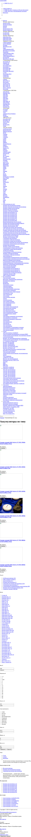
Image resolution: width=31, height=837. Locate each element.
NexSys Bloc (6, 122)
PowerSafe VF (6, 61)
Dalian (4, 139)
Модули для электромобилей (10, 358)
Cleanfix (5, 135)
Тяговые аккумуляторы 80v (10, 220)
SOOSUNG (6, 182)
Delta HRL (5, 98)
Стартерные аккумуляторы (10, 238)
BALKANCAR (7, 130)
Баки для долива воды (8, 413)
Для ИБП (5, 315)
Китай (3, 715)
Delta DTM (6, 105)
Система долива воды (8, 409)
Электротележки (7, 286)
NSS (4, 170)
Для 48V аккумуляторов (9, 374)
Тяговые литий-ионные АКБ (10, 226)
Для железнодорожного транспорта (12, 319)
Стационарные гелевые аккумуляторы (13, 248)
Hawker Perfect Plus (8, 28)
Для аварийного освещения (10, 317)
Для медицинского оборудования (11, 291)
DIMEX (5, 142)
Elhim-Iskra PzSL (7, 39)
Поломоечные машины (9, 280)
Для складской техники (9, 278)
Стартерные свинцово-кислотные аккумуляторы (15, 231)
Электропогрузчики (8, 285)
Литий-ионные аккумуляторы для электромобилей (16, 339)
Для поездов (6, 323)
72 (2, 694)
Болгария (4, 722)
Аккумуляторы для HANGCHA (11, 798)
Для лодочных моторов (9, 297)
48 (2, 693)
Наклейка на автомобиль (9, 350)
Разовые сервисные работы (10, 398)
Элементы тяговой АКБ (9, 274)
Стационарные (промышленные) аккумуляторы (15, 257)
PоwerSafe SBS (7, 68)
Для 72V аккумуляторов (9, 375)
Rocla (4, 180)
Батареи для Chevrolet (8, 342)
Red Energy (6, 82)
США (3, 712)
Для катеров (6, 295)
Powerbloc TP (6, 120)
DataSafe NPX (6, 93)
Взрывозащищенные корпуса (10, 402)
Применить (3, 749)
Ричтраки (5, 282)
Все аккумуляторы (7, 768)
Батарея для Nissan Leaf (9, 348)
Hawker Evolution (7, 24)
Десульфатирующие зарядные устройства (13, 383)
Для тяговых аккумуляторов (10, 379)
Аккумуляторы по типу (9, 204)
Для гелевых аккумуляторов (10, 382)
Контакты (5, 12)
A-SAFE (5, 111)
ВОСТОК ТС (6, 80)
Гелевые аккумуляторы (9, 245)
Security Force (6, 83)
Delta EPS (5, 96)
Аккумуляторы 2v (7, 256)
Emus (4, 48)
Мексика (4, 721)
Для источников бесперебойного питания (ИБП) (15, 334)
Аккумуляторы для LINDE (10, 802)
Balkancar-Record (7, 131)
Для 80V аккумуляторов (9, 376)
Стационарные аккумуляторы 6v (11, 269)
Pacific (4, 174)
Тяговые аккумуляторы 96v (10, 792)
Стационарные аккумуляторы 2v (11, 268)
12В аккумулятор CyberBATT (10, 332)
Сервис (5, 395)
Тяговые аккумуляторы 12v (10, 212)
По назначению (7, 276)
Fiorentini (5, 150)
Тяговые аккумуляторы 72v (10, 219)
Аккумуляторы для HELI (9, 799)
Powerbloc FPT (7, 119)
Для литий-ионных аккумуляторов (12, 378)
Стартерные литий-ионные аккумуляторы (14, 243)
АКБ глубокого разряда (9, 275)
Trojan (4, 126)
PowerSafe (5, 89)
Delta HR (5, 94)
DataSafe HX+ (6, 104)
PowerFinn (5, 52)
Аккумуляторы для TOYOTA (10, 806)
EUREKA (5, 146)
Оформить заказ (4, 834)
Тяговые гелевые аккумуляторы (11, 208)
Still (4, 198)
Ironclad (5, 26)
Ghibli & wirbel (7, 152)
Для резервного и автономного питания (13, 327)
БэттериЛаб (6, 57)
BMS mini (5, 365)
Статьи (5, 756)
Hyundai (5, 45)
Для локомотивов (7, 322)
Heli (4, 201)
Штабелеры (6, 283)
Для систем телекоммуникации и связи (13, 328)
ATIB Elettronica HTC (8, 49)
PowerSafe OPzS (7, 65)
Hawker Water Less (7, 30)
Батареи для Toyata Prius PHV (10, 346)
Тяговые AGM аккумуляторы (10, 211)
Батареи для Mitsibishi (8, 343)
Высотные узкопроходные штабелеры (12, 279)
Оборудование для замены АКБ (11, 406)
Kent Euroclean (6, 159)
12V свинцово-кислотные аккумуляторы (13, 228)
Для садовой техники (8, 301)
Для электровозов (7, 326)
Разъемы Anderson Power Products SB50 (13, 405)
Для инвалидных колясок (9, 308)
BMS (4, 363)
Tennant (5, 186)
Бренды (5, 20)
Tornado (5, 189)
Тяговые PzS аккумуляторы (10, 209)
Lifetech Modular (7, 42)
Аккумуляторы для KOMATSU (11, 800)
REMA (5, 115)
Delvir (4, 141)
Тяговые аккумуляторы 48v (10, 217)
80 (2, 696)
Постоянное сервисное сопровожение (12, 400)
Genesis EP (6, 75)
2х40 (3, 679)
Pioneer (5, 175)
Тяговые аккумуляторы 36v (10, 215)
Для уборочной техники (9, 311)
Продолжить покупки (5, 836)
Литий (4, 331)
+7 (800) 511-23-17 (15, 10)
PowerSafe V (6, 67)
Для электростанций (8, 330)
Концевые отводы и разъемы (10, 404)
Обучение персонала (8, 397)
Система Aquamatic (8, 412)
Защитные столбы (7, 394)
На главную (3, 819)
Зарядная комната (7, 386)
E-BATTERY (3, 0)
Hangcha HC (6, 153)
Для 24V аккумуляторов (9, 371)
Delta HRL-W (6, 101)
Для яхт (5, 298)
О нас (4, 755)
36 (2, 690)
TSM (4, 191)
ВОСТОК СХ (6, 86)
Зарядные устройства (8, 367)
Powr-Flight (6, 178)
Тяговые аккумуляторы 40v (10, 216)
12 (2, 685)
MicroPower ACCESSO (9, 50)
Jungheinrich (6, 197)
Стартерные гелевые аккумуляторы (12, 241)
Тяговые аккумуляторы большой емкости (13, 223)
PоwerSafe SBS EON (8, 71)
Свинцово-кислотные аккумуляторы (12, 227)
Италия (4, 724)
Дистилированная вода (9, 411)
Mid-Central (6, 163)
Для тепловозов (7, 324)
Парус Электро (7, 87)
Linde (4, 200)
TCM (4, 185)
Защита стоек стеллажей (9, 391)
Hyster (4, 154)
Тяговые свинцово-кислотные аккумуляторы (14, 206)
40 (2, 691)
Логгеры (5, 361)
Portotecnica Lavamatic (8, 176)
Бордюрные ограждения (9, 390)
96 (2, 698)
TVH (4, 112)
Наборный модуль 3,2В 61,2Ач (11, 360)
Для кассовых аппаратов (9, 290)
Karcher (5, 157)
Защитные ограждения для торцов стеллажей (14, 393)
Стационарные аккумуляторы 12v (11, 271)
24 (2, 688)
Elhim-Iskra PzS (7, 37)
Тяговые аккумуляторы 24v (10, 213)
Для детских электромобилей (10, 306)
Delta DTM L (6, 102)
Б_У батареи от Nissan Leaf (10, 341)
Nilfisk (4, 167)
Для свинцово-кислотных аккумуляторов (13, 380)
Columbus (5, 137)
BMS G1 (5, 364)
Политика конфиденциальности (8, 812)
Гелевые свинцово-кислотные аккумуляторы (14, 230)
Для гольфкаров (7, 304)
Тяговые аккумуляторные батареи (11, 205)
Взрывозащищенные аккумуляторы (12, 222)
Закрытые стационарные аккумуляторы (13, 264)
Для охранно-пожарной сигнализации (13, 316)
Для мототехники (7, 300)
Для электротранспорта (9, 302)
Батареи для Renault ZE (9, 345)
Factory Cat (6, 148)
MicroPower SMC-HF (8, 59)
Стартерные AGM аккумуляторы (11, 239)
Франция (4, 719)
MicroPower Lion (7, 46)
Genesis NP (6, 76)
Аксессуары (6, 401)
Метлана (5, 196)
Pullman (5, 179)
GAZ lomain (6, 64)
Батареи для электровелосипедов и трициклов (15, 338)
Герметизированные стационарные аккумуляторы (16, 263)
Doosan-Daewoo (7, 143)
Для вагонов (6, 320)
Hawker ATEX (6, 23)
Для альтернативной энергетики (11, 289)
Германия (4, 718)
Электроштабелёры (8, 287)
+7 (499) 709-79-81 (15, 11)
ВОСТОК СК (6, 85)
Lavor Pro (5, 161)
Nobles (4, 168)
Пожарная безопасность (9, 387)
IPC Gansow (6, 156)
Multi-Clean (6, 165)
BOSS (4, 133)
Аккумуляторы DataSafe (9, 267)
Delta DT (5, 97)
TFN (4, 187)
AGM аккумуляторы (8, 250)
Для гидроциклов (7, 294)
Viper (4, 193)
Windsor (5, 194)
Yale (4, 202)
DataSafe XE (6, 63)
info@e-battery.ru (7, 8)
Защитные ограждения (9, 389)
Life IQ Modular (7, 44)
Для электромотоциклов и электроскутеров (14, 349)
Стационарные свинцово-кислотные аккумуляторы (16, 234)
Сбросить (9, 749)
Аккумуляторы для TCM (9, 805)
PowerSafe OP (6, 70)
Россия (3, 713)
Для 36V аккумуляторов (9, 372)
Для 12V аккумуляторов (9, 369)
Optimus (5, 79)
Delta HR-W (6, 91)
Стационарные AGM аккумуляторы (12, 252)
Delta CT (5, 100)
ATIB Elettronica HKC (8, 53)
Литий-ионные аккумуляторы (10, 235)
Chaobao (5, 134)
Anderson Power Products (9, 113)
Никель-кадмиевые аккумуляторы (11, 260)
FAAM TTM (6, 34)
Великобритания (6, 716)
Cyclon (4, 72)
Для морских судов (8, 293)
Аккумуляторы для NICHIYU (10, 803)
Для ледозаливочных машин (10, 312)
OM (4, 172)
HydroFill (5, 109)
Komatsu (5, 160)
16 (2, 687)
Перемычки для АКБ (8, 408)
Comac (4, 138)
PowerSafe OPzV (7, 74)
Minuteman (5, 164)
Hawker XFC (6, 124)
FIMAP (5, 149)
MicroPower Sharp (7, 54)
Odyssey (5, 123)
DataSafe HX (6, 107)
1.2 (2, 676)
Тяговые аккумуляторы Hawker (11, 224)
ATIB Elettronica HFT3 (8, 56)
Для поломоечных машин (9, 313)
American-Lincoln (7, 128)
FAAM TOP (6, 33)
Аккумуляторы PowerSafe (9, 265)
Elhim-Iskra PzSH (7, 38)
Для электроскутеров (8, 309)
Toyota (4, 190)
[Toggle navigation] (0, 18)
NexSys (5, 27)
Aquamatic (5, 116)
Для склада (6, 385)
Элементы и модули (8, 357)
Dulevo (5, 145)
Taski (4, 183)
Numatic (5, 171)
